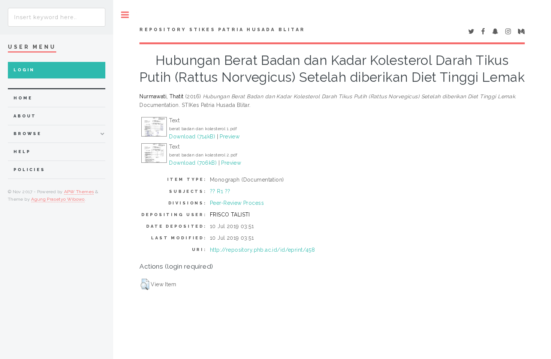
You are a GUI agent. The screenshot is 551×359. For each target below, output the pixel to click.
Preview (230, 137)
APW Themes (79, 191)
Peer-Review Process (237, 203)
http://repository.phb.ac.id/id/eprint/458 (262, 250)
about (24, 116)
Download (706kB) (193, 163)
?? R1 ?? (220, 191)
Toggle (125, 15)
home (22, 98)
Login (24, 70)
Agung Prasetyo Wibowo (58, 199)
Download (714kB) (192, 137)
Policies (29, 169)
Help (21, 151)
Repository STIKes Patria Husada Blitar (222, 29)
